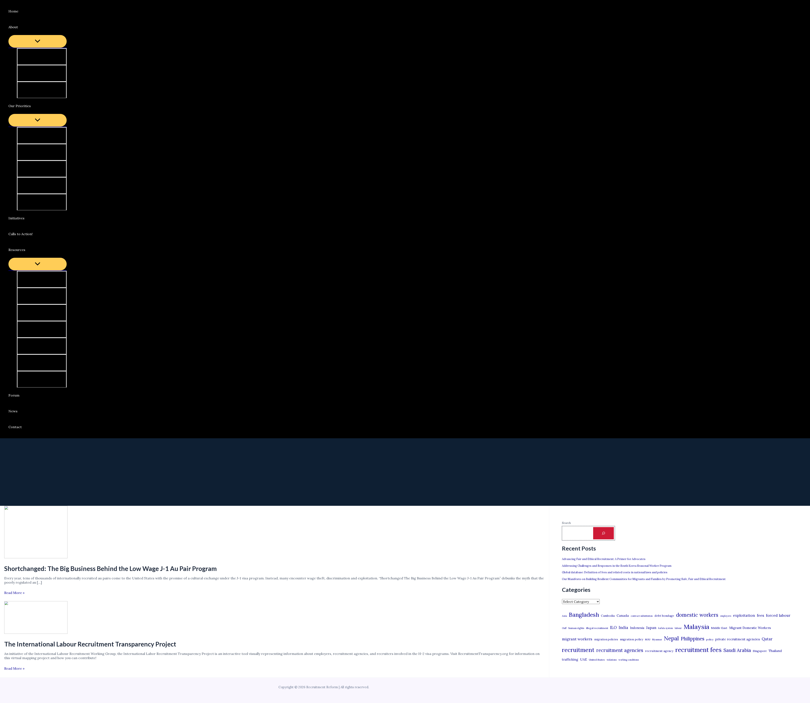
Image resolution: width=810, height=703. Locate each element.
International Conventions (44, 362)
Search (566, 523)
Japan (651, 627)
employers (725, 615)
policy (709, 639)
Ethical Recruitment (39, 185)
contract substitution (642, 615)
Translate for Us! (37, 90)
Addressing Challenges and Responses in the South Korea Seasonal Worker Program (616, 566)
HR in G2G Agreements (41, 152)
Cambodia (608, 616)
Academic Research (39, 346)
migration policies (606, 639)
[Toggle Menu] (37, 41)
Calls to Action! (20, 234)
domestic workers (697, 615)
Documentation (36, 379)
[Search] (603, 533)
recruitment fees (698, 650)
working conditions (628, 659)
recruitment (578, 649)
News (13, 411)
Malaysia (696, 627)
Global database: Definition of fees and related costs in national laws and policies (614, 572)
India (623, 627)
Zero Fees (31, 135)
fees (760, 615)
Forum (13, 395)
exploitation (744, 615)
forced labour (778, 615)
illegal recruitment (597, 628)
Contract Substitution (40, 169)
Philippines (692, 639)
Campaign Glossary (38, 279)
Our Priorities (19, 106)
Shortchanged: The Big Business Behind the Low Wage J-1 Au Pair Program (110, 568)
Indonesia (637, 628)
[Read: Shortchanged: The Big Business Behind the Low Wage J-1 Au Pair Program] (36, 557)
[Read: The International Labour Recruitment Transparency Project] (36, 632)
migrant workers (577, 639)
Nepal (671, 638)
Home (13, 11)
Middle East (719, 628)
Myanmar (657, 639)
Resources (16, 250)
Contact (15, 427)
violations (612, 659)
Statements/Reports (40, 312)
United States (597, 659)
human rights (576, 628)
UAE (583, 659)
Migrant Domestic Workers (750, 628)
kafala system (665, 628)
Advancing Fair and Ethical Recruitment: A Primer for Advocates (603, 559)
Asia (564, 615)
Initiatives (16, 218)
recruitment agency (659, 651)
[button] (20, 27)
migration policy (631, 639)
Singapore (760, 651)
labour (678, 628)
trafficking (570, 659)
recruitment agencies (619, 650)
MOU (647, 639)
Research (30, 202)
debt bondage (664, 616)
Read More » (14, 593)
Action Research (36, 296)
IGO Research (34, 329)
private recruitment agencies (737, 639)
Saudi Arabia (737, 650)
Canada (623, 615)
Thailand (775, 651)
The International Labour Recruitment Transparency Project (90, 644)
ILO (613, 627)
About (13, 27)
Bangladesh (584, 614)
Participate (32, 73)
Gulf (564, 628)
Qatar (767, 638)
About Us (30, 56)
